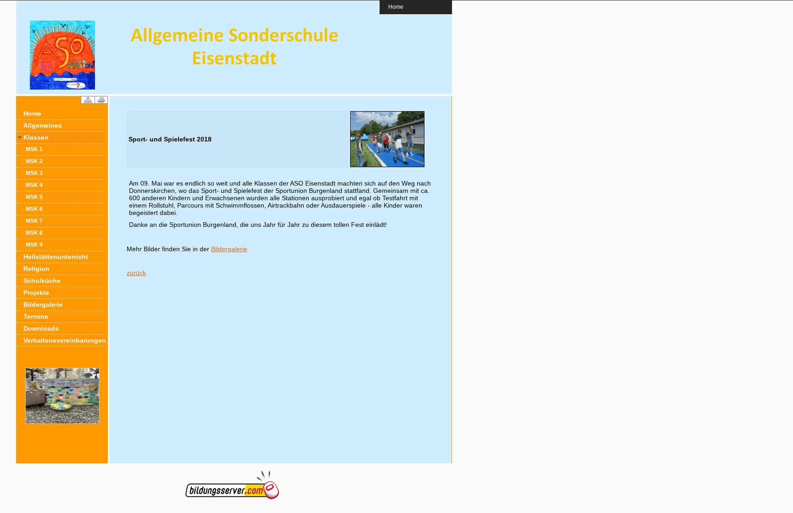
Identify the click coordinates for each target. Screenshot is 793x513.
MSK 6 (34, 209)
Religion (36, 268)
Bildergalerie (43, 304)
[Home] (62, 87)
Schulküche (42, 280)
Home (395, 6)
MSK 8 (34, 233)
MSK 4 (34, 185)
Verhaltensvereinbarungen (63, 340)
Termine (35, 316)
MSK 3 (34, 173)
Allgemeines (42, 125)
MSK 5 (34, 197)
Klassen (36, 137)
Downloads (41, 328)
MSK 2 (34, 161)
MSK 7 (34, 221)
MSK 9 (34, 245)
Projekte (36, 292)
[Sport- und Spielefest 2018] (387, 165)
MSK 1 (34, 149)
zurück (136, 272)
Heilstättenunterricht (55, 256)
